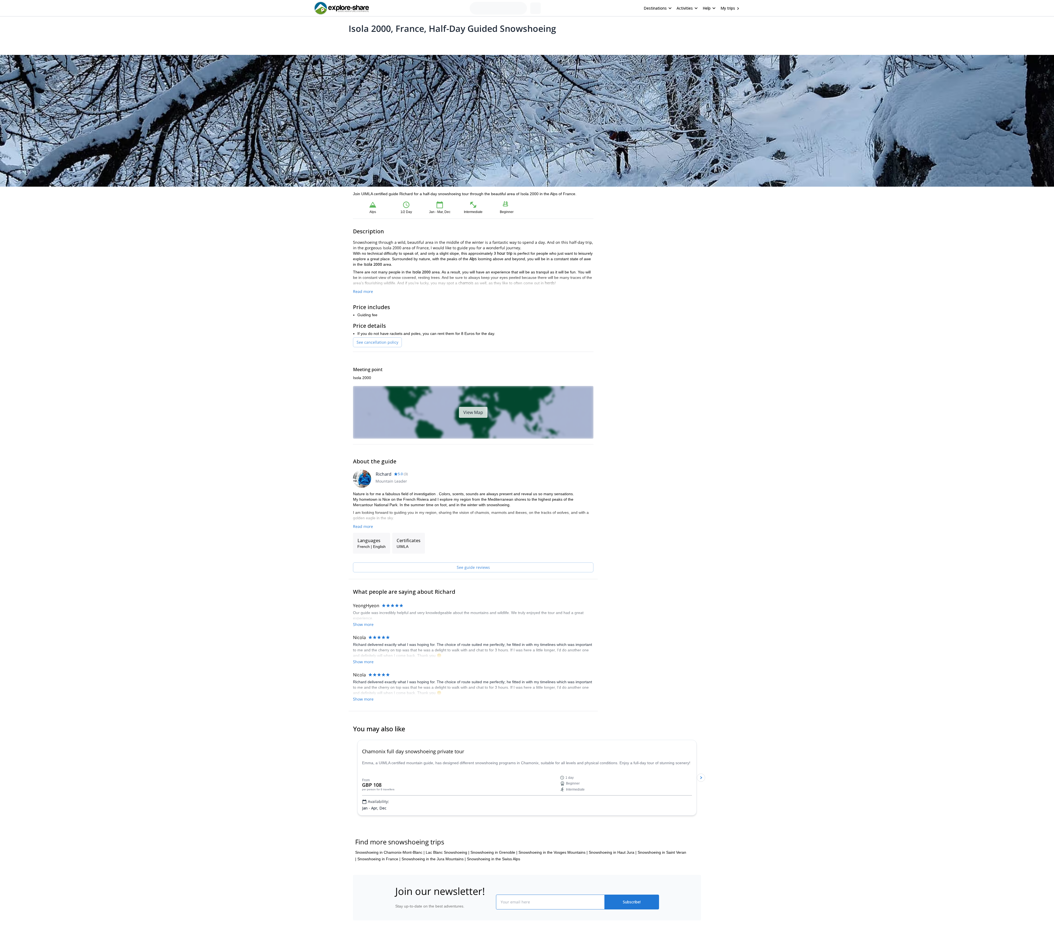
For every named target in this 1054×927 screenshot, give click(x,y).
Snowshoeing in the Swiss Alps (493, 892)
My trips (728, 8)
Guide (441, 43)
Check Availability (652, 244)
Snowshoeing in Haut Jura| (613, 885)
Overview (359, 43)
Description (382, 43)
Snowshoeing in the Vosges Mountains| (553, 885)
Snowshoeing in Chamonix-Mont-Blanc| (390, 885)
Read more (363, 291)
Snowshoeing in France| (378, 892)
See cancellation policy (377, 342)
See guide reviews (473, 567)
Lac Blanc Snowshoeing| (447, 885)
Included (423, 43)
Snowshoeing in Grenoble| (493, 885)
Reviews (459, 43)
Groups (403, 43)
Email (613, 217)
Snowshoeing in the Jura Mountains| (434, 892)
